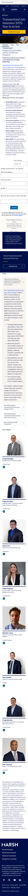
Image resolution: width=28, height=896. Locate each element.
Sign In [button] (7, 6)
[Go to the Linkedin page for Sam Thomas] (4, 773)
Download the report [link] (14, 32)
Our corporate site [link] (15, 6)
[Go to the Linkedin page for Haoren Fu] (4, 554)
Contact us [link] (23, 6)
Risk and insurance (7, 849)
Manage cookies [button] (15, 887)
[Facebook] (4, 880)
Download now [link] (13, 266)
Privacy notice (18, 215)
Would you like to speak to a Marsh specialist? (14, 196)
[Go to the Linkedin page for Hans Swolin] (4, 686)
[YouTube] (14, 880)
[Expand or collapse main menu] (3, 9)
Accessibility (22, 885)
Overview (5, 45)
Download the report (7, 48)
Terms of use (5, 885)
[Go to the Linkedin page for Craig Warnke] (4, 730)
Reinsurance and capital (9, 852)
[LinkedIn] (20, 880)
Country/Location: (6, 180)
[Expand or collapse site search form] (24, 9)
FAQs (17, 45)
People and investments (9, 856)
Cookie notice (5, 887)
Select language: (18, 160)
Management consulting (9, 859)
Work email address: (6, 172)
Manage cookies (14, 231)
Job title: (3, 188)
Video (12, 45)
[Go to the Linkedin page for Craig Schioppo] (4, 467)
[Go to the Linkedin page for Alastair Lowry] (4, 643)
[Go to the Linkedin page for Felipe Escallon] (4, 511)
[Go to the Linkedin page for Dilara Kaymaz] (4, 598)
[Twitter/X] (9, 880)
